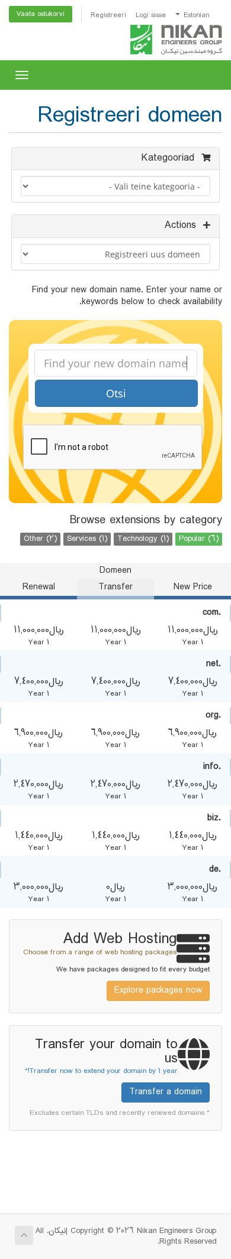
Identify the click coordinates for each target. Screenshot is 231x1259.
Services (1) (87, 539)
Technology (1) (143, 539)
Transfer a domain (165, 1092)
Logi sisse (151, 15)
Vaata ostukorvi (41, 14)
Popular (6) (199, 539)
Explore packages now (158, 991)
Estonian (195, 15)
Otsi (116, 393)
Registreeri (108, 15)
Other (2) (40, 539)
